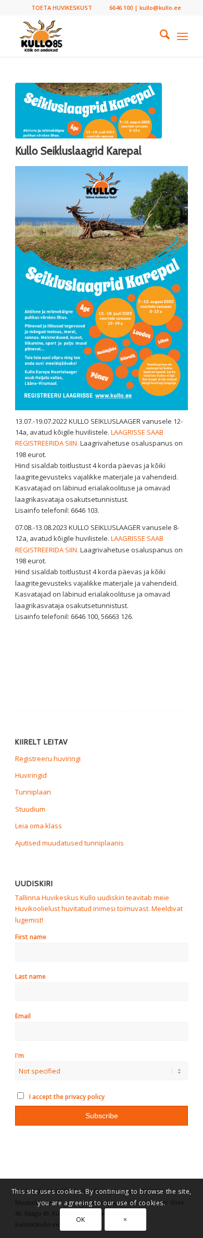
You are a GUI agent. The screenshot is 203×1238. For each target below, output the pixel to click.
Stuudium (30, 809)
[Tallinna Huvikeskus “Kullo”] (84, 36)
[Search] (159, 36)
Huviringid (31, 775)
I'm (19, 1055)
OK (80, 1219)
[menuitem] (61, 7)
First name (30, 936)
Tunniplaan (33, 792)
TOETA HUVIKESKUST (61, 7)
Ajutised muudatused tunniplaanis (69, 843)
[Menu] (182, 35)
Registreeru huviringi (48, 758)
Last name (30, 976)
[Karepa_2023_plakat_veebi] (88, 110)
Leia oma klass (38, 825)
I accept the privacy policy (66, 1096)
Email (23, 1016)
